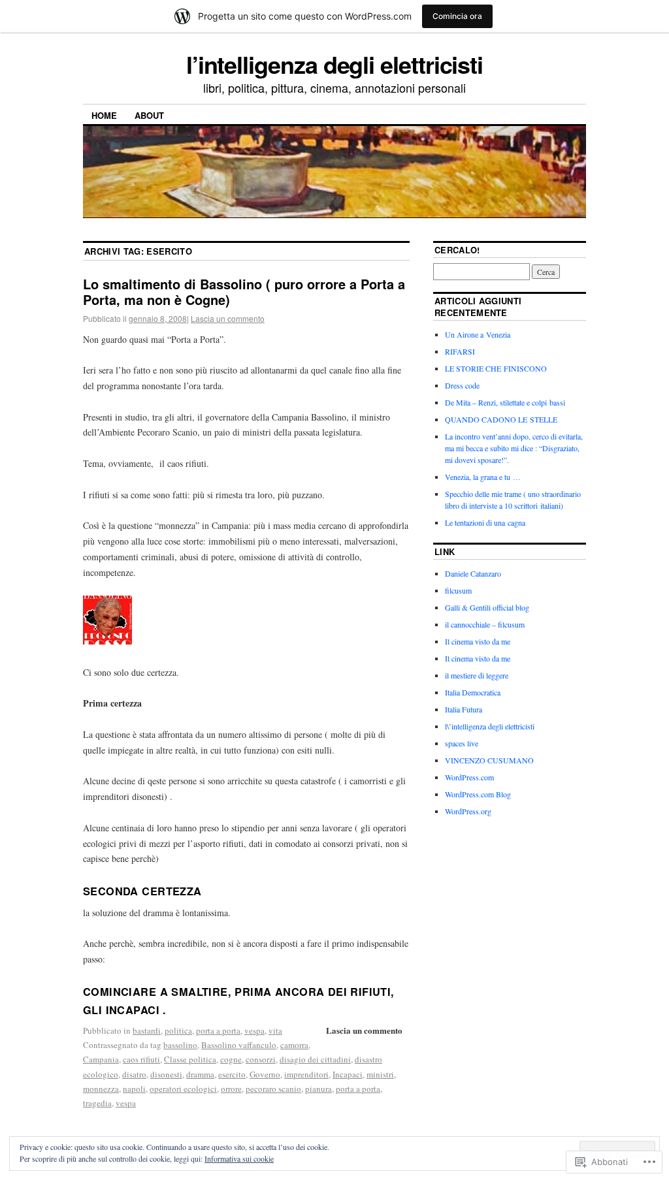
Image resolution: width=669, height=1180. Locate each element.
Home (104, 115)
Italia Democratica (472, 692)
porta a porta (218, 1030)
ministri (380, 1074)
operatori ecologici (183, 1088)
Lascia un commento (228, 318)
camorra (294, 1045)
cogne (231, 1059)
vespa (254, 1030)
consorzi (261, 1059)
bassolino (180, 1045)
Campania (101, 1059)
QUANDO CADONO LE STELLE (501, 419)
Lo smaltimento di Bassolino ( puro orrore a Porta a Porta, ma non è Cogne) (244, 291)
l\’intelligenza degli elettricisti (489, 726)
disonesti (166, 1074)
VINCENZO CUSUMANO (489, 760)
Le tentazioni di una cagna (485, 522)
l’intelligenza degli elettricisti (334, 64)
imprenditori (306, 1074)
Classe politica (190, 1059)
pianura (318, 1088)
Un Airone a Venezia (477, 334)
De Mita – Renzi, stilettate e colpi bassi (505, 402)
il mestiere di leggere (476, 675)
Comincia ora (457, 16)
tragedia (97, 1103)
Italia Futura (463, 709)
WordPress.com (469, 777)
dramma (200, 1074)
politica (178, 1030)
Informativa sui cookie (239, 1158)
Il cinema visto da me (477, 641)
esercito (232, 1074)
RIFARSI (460, 351)
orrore (231, 1088)
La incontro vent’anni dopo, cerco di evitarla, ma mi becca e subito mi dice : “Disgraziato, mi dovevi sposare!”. (514, 448)
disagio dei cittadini (315, 1059)
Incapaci (348, 1074)
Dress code (462, 385)
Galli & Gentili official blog (487, 607)
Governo (265, 1074)
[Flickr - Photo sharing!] (107, 641)
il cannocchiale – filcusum (485, 624)
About (149, 115)
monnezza (101, 1088)
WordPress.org (468, 811)
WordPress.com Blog (478, 794)
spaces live (461, 743)
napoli (134, 1088)
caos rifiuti (141, 1059)
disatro (134, 1074)
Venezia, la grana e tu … (483, 476)
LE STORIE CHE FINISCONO (496, 368)
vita (275, 1030)
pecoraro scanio (273, 1088)
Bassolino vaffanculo (238, 1045)
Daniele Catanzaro (473, 573)
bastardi (147, 1030)
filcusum (458, 590)
